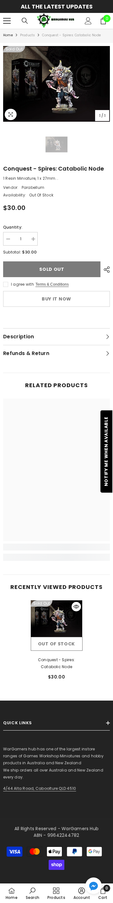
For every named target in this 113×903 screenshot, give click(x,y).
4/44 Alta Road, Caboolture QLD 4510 (39, 788)
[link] (56, 547)
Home (8, 35)
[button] (93, 885)
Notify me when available (106, 451)
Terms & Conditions (52, 284)
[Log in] (88, 20)
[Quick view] (76, 606)
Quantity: (12, 227)
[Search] (25, 21)
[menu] (7, 21)
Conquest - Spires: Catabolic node (56, 663)
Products (27, 35)
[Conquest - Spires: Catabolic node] (57, 618)
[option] (56, 6)
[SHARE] (105, 269)
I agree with (22, 284)
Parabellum (33, 187)
